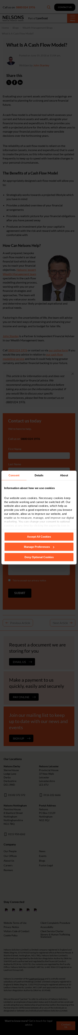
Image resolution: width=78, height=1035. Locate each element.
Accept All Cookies (39, 536)
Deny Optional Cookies (39, 556)
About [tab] (64, 475)
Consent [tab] (14, 475)
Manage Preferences (37, 546)
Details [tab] (39, 475)
